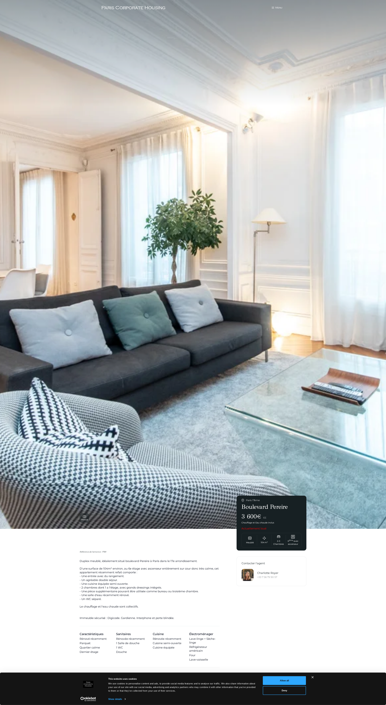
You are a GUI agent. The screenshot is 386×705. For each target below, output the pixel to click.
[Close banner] (313, 677)
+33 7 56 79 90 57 (267, 577)
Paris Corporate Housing (133, 7)
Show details (115, 699)
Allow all (284, 680)
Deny (284, 690)
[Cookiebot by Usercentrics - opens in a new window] (88, 699)
